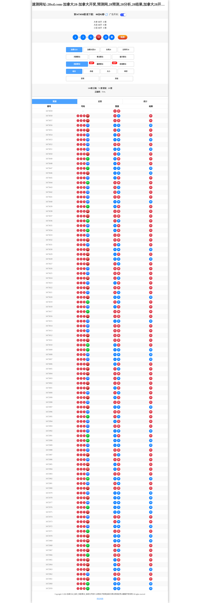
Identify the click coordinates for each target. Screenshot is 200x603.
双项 (82, 79)
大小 (108, 71)
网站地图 (100, 599)
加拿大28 (74, 50)
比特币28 (126, 50)
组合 (74, 71)
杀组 (91, 71)
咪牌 (123, 37)
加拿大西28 (91, 50)
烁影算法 (77, 64)
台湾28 (108, 50)
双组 (116, 79)
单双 (125, 71)
